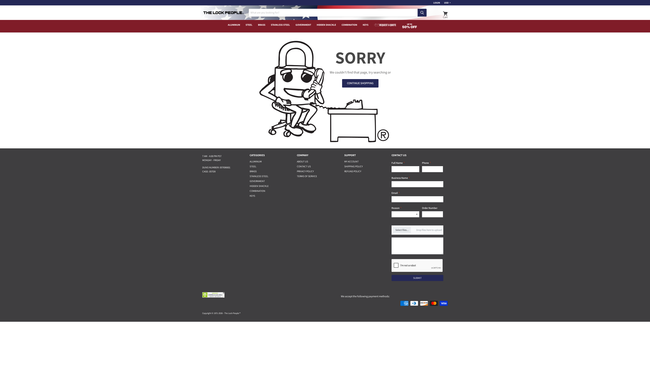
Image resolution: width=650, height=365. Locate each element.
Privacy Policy (305, 171)
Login (436, 2)
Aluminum (234, 24)
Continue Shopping (360, 83)
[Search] (422, 13)
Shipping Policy (353, 166)
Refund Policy (352, 171)
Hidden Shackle (326, 24)
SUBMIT (417, 277)
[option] (403, 214)
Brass (261, 24)
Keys (365, 24)
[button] (416, 214)
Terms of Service (307, 176)
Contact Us (304, 166)
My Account (351, 161)
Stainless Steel (280, 24)
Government (303, 24)
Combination (349, 24)
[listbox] (405, 214)
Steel (249, 24)
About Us (302, 161)
